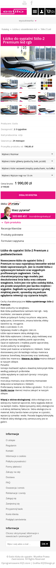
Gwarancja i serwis (15, 487)
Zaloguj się (11, 498)
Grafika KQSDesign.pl (44, 563)
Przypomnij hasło (14, 509)
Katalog (5, 29)
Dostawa (10, 477)
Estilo (15, 123)
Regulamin (11, 445)
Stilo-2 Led (46, 29)
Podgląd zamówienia (16, 519)
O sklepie (10, 440)
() (53, 11)
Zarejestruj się (13, 503)
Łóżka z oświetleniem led (25, 29)
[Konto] (42, 11)
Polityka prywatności (16, 461)
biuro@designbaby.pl (40, 216)
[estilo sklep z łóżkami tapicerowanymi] (14, 11)
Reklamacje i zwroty (16, 493)
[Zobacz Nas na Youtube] (24, 2)
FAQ (8, 482)
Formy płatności (14, 466)
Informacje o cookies (16, 456)
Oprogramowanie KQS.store (15, 563)
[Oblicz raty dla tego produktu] (11, 204)
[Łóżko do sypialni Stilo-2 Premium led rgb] (28, 47)
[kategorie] (35, 11)
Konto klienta (12, 514)
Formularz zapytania (12, 241)
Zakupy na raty (13, 472)
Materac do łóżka (30, 358)
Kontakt (9, 451)
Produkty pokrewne (12, 234)
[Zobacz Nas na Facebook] (31, 2)
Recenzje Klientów (11, 228)
